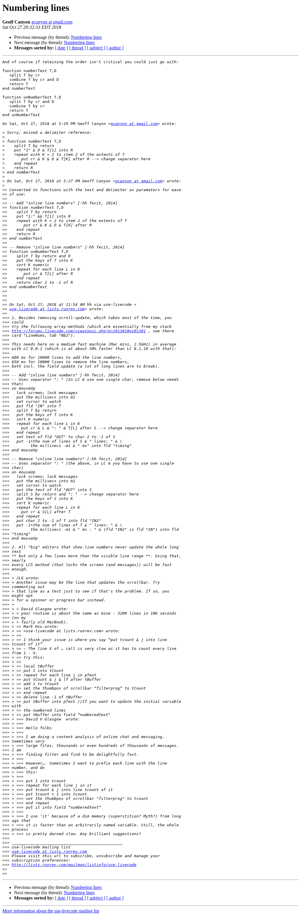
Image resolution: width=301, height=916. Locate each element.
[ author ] (114, 47)
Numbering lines (86, 37)
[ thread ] (77, 47)
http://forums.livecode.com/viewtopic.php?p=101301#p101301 (79, 331)
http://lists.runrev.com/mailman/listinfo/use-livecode (74, 864)
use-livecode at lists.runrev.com (47, 309)
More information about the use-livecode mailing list (50, 910)
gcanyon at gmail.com (51, 21)
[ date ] (61, 47)
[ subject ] (96, 47)
